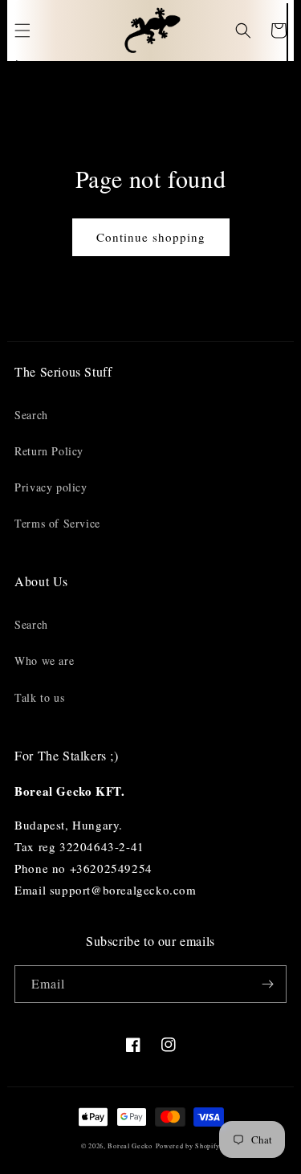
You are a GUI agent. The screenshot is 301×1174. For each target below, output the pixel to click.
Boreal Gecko (130, 1145)
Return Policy (48, 451)
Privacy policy (50, 487)
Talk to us (39, 697)
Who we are (44, 660)
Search (31, 414)
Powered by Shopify (188, 1145)
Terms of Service (57, 523)
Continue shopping (150, 237)
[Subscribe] (268, 984)
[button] (22, 30)
